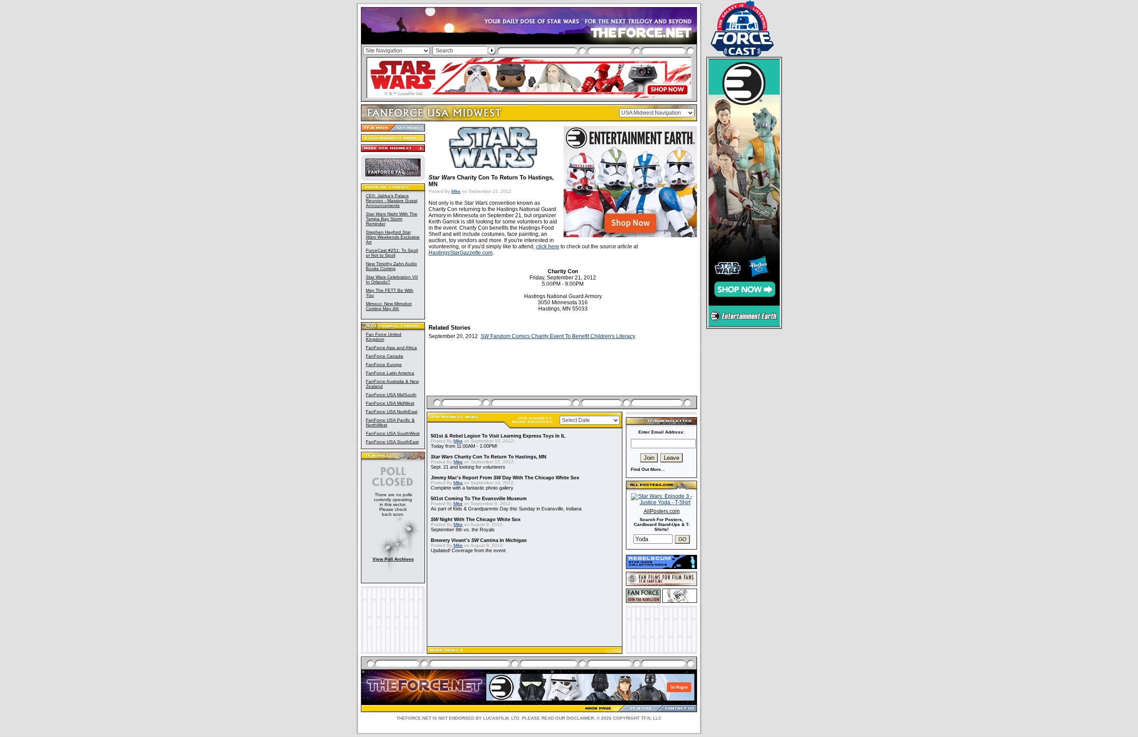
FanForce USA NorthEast (391, 411)
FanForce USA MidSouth (391, 394)
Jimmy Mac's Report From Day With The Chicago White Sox (505, 477)
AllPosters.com (662, 511)
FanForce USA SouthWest (393, 433)
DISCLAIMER (580, 718)
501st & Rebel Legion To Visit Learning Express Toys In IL (498, 435)
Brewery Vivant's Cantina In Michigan (479, 540)
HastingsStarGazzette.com (461, 253)
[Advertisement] (563, 378)
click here (547, 246)
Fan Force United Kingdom (383, 337)
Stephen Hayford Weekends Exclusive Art (393, 237)
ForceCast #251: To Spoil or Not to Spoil (392, 253)
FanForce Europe (384, 364)
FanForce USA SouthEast (392, 441)
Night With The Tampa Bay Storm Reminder (391, 218)
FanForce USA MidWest (390, 403)
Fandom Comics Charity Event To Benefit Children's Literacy (558, 336)
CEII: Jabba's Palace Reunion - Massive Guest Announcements (391, 200)
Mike (456, 191)
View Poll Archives (393, 559)
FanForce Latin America (390, 372)
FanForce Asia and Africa (391, 347)
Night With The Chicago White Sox (476, 519)
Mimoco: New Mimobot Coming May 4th (389, 306)
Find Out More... (648, 469)
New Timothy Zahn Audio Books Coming (391, 266)
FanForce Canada (384, 356)
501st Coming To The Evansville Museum (479, 498)
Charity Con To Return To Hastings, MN (488, 456)
